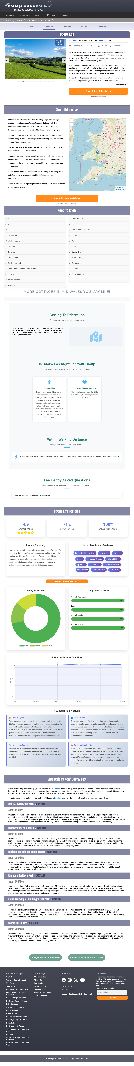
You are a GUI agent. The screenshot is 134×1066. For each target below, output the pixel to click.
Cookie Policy (40, 989)
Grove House (11, 1013)
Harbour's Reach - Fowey (16, 1001)
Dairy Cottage (12, 1004)
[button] (18, 81)
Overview (49, 26)
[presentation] (7, 60)
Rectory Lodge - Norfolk (16, 1020)
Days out (102, 26)
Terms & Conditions (42, 992)
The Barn (10, 983)
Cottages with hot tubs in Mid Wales (86, 957)
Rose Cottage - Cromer (16, 998)
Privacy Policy (40, 986)
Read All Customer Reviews (66, 581)
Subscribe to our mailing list (105, 988)
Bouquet (9, 1034)
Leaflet (118, 187)
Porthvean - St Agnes (15, 1026)
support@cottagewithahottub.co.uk (77, 994)
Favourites (53, 15)
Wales (19, 20)
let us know (57, 798)
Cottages (10, 15)
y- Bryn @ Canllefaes (15, 1007)
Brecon (100, 40)
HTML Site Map (40, 996)
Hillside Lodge (12, 1023)
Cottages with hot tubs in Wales (45, 957)
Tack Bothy (11, 986)
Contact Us (66, 15)
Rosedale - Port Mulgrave (17, 989)
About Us (38, 980)
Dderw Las (45, 20)
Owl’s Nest (10, 977)
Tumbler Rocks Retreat (16, 980)
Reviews (85, 26)
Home (8, 20)
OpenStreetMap (119, 190)
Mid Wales (31, 20)
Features (67, 26)
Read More (120, 85)
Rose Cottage (12, 1010)
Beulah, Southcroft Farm (16, 1017)
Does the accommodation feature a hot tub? (32, 496)
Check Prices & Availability (98, 91)
